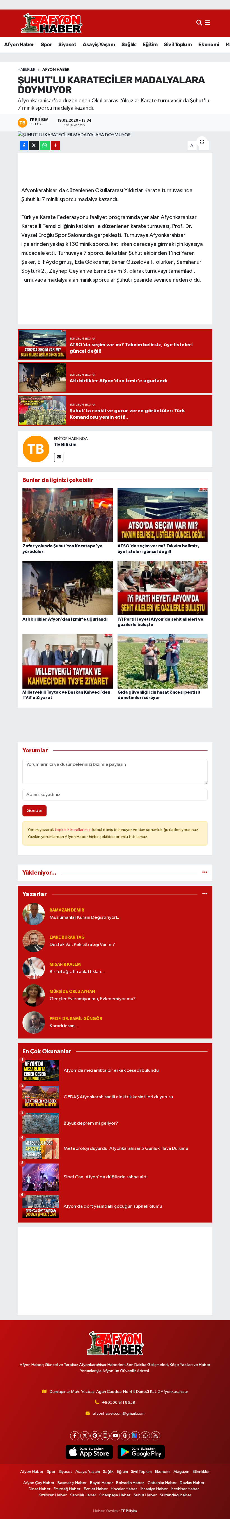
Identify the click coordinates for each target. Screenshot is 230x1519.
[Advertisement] (115, 1271)
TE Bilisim (65, 444)
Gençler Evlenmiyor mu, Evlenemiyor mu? (93, 999)
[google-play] (141, 1452)
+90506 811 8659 (118, 1402)
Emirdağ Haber (67, 1489)
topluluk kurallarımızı (73, 830)
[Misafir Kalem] (33, 968)
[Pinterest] (95, 1435)
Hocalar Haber (124, 1489)
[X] (84, 1435)
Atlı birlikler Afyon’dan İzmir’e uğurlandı (64, 619)
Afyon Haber (19, 44)
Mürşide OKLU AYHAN (72, 992)
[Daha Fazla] (55, 145)
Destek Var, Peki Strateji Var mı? (82, 944)
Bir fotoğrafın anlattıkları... (77, 971)
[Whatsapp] (145, 1435)
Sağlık (128, 44)
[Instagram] (105, 1435)
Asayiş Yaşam (99, 44)
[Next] (135, 1435)
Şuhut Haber (145, 1495)
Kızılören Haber (53, 1495)
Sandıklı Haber (83, 1495)
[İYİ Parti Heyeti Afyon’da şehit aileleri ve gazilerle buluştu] (163, 588)
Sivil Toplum (178, 44)
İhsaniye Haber (154, 1489)
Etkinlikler (201, 1471)
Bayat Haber (101, 1483)
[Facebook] (74, 1435)
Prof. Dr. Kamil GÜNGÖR (76, 1019)
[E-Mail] (58, 457)
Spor (46, 44)
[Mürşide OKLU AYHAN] (33, 995)
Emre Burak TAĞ (67, 937)
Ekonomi (208, 44)
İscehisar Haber (185, 1489)
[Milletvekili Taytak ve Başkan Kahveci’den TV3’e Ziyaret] (67, 661)
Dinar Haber (39, 1489)
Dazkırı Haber (192, 1483)
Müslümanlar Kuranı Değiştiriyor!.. (84, 917)
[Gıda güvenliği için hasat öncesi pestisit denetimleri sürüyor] (163, 661)
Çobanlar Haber (162, 1483)
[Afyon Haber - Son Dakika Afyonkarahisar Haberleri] (52, 23)
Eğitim (149, 44)
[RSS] (155, 1435)
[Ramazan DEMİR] (33, 914)
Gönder (34, 810)
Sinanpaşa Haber (114, 1495)
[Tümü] (205, 872)
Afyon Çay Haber (38, 1483)
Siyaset (67, 44)
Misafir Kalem (65, 964)
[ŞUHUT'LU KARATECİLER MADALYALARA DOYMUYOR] (115, 135)
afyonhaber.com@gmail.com (118, 1413)
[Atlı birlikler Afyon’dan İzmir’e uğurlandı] (67, 588)
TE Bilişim (129, 1511)
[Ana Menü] (207, 23)
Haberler (26, 70)
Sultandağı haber (175, 1495)
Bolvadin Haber (130, 1483)
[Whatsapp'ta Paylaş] (45, 145)
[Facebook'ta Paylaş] (24, 145)
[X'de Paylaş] (34, 145)
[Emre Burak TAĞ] (33, 941)
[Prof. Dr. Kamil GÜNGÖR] (33, 1022)
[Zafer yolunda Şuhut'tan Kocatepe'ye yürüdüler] (67, 515)
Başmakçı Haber (72, 1483)
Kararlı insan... (64, 1026)
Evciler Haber (96, 1489)
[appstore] (89, 1452)
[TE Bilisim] (35, 448)
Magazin (181, 1471)
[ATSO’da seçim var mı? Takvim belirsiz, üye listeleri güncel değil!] (163, 515)
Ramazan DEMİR (67, 910)
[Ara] (199, 23)
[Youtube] (115, 1435)
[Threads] (125, 1435)
